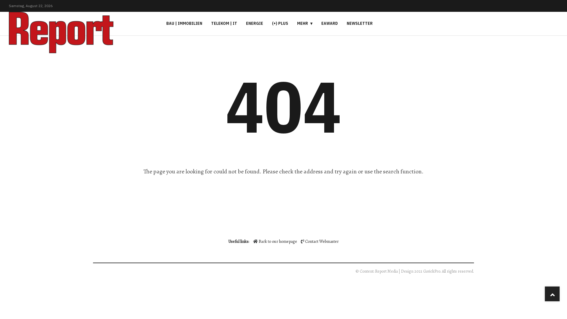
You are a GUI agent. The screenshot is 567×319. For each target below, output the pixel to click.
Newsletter (360, 23)
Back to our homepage (278, 241)
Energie (254, 23)
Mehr (302, 23)
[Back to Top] (552, 294)
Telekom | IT (224, 23)
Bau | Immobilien (184, 23)
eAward (329, 23)
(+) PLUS (280, 23)
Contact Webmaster (322, 241)
